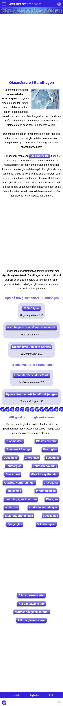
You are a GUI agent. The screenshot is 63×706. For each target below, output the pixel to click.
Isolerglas (11, 507)
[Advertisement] (31, 45)
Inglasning (14, 490)
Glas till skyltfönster (44, 474)
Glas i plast (13, 474)
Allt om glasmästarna (31, 620)
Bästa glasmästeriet (31, 595)
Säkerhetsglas (46, 524)
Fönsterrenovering (45, 466)
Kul (51, 695)
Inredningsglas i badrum (21, 499)
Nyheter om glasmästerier (31, 611)
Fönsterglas (13, 466)
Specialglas (50, 515)
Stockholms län (40, 156)
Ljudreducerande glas (43, 507)
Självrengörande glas (19, 515)
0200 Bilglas (31, 308)
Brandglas (50, 449)
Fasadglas (52, 457)
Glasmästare (14, 441)
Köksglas (52, 499)
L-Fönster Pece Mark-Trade (31, 375)
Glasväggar (51, 482)
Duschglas (11, 457)
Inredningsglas (46, 490)
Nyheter (34, 695)
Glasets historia (46, 441)
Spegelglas (14, 524)
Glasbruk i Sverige (18, 449)
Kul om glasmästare (32, 603)
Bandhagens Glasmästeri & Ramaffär (31, 327)
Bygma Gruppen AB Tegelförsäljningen (31, 394)
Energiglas (32, 457)
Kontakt (16, 695)
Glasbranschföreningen (19, 482)
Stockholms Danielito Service (31, 346)
